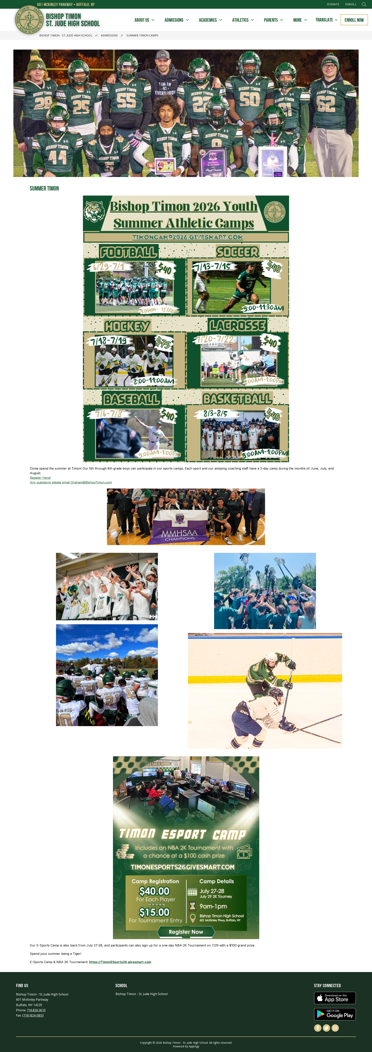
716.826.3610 (36, 1010)
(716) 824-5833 (33, 1015)
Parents (271, 20)
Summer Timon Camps (142, 35)
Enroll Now (354, 20)
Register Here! (40, 478)
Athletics (240, 20)
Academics (208, 20)
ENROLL (350, 4)
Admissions (174, 20)
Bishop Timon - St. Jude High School (65, 35)
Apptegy (194, 1046)
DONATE (333, 4)
